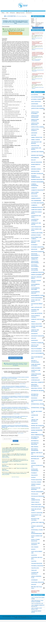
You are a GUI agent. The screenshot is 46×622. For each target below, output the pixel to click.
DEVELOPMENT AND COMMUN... (36, 238)
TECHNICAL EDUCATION (37, 565)
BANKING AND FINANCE (37, 155)
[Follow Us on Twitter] (26, 11)
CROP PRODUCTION (36, 226)
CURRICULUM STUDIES (37, 232)
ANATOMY (33, 135)
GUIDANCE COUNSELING (37, 342)
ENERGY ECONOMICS (36, 274)
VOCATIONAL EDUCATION (37, 582)
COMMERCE (34, 205)
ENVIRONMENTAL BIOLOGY (35, 285)
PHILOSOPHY (34, 475)
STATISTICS (34, 555)
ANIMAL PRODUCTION (36, 137)
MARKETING (34, 432)
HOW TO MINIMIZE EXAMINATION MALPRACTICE (37, 606)
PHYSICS (33, 477)
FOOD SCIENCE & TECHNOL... (35, 316)
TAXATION (33, 561)
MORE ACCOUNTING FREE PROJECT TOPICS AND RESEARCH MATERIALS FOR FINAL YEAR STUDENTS (15, 364)
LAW (32, 417)
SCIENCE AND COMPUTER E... (37, 523)
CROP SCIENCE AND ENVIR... (36, 229)
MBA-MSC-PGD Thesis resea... (36, 587)
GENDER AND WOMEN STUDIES (36, 326)
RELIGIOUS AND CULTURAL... (35, 519)
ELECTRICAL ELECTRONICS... (35, 265)
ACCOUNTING (34, 94)
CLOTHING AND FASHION (37, 203)
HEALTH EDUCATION (36, 351)
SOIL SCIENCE (34, 547)
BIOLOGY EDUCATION (36, 162)
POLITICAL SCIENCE (36, 482)
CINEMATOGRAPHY (36, 198)
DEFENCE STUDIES (36, 235)
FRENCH (33, 321)
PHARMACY (34, 473)
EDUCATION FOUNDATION (37, 251)
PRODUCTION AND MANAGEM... (35, 488)
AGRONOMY (34, 133)
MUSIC (32, 461)
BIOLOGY (33, 160)
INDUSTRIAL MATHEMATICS (35, 385)
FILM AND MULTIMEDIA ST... (37, 304)
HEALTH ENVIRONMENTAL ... (37, 354)
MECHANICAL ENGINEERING (34, 449)
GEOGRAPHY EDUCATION (37, 336)
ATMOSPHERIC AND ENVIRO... (36, 148)
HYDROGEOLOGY (35, 380)
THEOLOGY (34, 570)
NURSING (33, 463)
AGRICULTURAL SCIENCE (37, 127)
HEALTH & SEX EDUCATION (34, 345)
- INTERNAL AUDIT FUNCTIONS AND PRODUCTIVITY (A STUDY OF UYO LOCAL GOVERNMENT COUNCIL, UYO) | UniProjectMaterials (24, 617)
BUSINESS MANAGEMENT (37, 182)
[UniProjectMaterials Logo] (23, 5)
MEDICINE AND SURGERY (37, 456)
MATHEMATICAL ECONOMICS (35, 437)
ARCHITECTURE (35, 145)
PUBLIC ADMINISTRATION (35, 499)
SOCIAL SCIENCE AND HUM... (36, 536)
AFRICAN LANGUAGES (36, 106)
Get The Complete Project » (15, 358)
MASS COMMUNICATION (37, 434)
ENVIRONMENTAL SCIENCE (38, 295)
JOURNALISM (34, 415)
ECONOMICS (34, 244)
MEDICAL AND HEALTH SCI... (36, 453)
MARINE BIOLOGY (35, 428)
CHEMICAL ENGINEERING (34, 184)
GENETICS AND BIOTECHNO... (35, 330)
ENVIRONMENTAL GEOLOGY (35, 292)
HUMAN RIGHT (34, 377)
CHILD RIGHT (34, 196)
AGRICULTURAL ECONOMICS (35, 112)
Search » (16, 440)
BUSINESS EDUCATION (37, 179)
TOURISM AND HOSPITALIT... (34, 573)
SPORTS (33, 549)
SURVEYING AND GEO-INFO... (36, 558)
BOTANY (33, 166)
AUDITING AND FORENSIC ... (37, 152)
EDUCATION (34, 249)
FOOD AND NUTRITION (36, 313)
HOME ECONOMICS (36, 368)
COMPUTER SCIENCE (36, 209)
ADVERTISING (34, 103)
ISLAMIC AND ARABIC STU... (36, 412)
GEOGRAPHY (34, 333)
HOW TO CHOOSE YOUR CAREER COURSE (37, 598)
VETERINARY (34, 580)
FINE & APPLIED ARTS (36, 307)
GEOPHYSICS (34, 340)
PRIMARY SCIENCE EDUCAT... (36, 484)
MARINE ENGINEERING (37, 430)
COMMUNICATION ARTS (37, 207)
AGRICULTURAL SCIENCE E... (35, 129)
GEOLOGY (33, 338)
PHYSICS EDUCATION (36, 479)
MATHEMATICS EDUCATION (35, 443)
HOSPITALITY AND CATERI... (35, 371)
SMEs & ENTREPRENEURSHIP (36, 532)
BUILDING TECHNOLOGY (37, 173)
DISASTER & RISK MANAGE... (35, 241)
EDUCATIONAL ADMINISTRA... (34, 258)
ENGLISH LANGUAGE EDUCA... (36, 277)
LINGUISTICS (34, 423)
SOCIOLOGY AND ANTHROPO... (35, 543)
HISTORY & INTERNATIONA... (35, 361)
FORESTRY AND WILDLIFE (37, 319)
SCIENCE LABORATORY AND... (37, 526)
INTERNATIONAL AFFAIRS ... (37, 404)
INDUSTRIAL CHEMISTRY (37, 382)
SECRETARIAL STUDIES (37, 530)
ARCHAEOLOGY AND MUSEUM (36, 142)
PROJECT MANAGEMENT (37, 491)
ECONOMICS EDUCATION (37, 247)
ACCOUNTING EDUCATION (37, 97)
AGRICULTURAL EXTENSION (35, 120)
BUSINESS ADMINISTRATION (35, 176)
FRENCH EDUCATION (36, 324)
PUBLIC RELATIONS (36, 504)
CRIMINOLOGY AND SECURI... (36, 223)
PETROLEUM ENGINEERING (34, 469)
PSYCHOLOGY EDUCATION (37, 496)
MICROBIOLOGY (35, 458)
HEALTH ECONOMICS (36, 348)
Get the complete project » (15, 33)
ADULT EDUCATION (36, 101)
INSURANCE (34, 398)
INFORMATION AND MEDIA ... (37, 391)
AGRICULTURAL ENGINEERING (35, 116)
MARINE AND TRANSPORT (37, 425)
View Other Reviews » (15, 476)
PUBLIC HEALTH (35, 502)
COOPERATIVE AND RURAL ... (36, 216)
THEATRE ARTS (35, 568)
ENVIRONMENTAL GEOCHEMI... (35, 288)
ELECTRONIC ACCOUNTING (34, 269)
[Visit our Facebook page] (24, 11)
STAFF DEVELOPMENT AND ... (36, 552)
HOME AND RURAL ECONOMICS (36, 365)
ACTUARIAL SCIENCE (36, 99)
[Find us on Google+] (28, 11)
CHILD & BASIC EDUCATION (35, 193)
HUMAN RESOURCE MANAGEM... (36, 374)
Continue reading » (23, 383)
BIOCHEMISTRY (35, 157)
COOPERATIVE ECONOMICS (34, 220)
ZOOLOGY (33, 584)
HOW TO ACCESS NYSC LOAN (37, 603)
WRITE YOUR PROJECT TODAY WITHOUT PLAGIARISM (37, 601)
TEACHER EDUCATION (36, 563)
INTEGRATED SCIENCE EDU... (36, 400)
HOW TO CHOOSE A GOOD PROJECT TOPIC (36, 609)
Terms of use (29, 617)
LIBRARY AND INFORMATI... (34, 420)
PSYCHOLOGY (34, 494)
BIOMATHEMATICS (35, 164)
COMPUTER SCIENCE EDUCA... (36, 212)
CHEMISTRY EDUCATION (37, 190)
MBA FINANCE (34, 446)
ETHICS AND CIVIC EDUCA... (35, 300)
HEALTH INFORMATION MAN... (37, 357)
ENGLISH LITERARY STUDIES (36, 281)
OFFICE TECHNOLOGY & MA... (37, 466)
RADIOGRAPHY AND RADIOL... (36, 515)
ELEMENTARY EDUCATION (37, 272)
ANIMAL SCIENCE (35, 139)
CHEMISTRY (34, 187)
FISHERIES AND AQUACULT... (35, 310)
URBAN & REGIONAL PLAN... (36, 577)
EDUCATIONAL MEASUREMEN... (35, 261)
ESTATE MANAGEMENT (37, 297)
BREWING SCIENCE (36, 169)
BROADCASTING (35, 171)
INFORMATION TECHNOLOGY (34, 395)
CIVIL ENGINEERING (36, 200)
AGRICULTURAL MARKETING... (35, 123)
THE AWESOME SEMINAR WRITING (36, 611)
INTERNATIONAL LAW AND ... (37, 408)
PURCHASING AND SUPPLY (38, 506)
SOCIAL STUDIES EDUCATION (35, 540)
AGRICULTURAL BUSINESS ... (37, 109)
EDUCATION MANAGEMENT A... (35, 254)
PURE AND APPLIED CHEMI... (36, 509)
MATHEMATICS (35, 440)
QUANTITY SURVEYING (37, 512)
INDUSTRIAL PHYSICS (36, 388)
